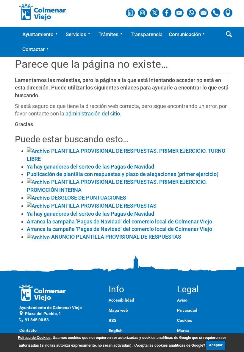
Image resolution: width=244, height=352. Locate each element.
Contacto (28, 330)
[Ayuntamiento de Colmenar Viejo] (42, 12)
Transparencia (146, 34)
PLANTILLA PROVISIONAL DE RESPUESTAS (104, 206)
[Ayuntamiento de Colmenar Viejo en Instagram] (143, 12)
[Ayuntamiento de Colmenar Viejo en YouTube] (179, 12)
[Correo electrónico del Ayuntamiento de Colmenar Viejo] (204, 12)
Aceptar (216, 345)
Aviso (182, 300)
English (116, 330)
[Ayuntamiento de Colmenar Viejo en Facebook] (167, 12)
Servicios (76, 34)
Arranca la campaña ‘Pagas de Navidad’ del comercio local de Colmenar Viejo (119, 221)
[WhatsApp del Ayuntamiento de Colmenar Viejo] (192, 12)
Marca (183, 330)
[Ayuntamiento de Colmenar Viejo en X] (155, 12)
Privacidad (187, 310)
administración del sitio (92, 113)
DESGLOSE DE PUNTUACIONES (88, 197)
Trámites (108, 34)
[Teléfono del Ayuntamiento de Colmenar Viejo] (216, 12)
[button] (58, 34)
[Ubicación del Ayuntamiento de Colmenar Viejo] (228, 12)
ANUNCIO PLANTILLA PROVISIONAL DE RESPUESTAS (116, 237)
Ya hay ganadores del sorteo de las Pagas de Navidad (90, 166)
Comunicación (185, 34)
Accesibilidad (121, 300)
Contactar (33, 49)
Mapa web (118, 310)
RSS (113, 320)
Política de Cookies (34, 337)
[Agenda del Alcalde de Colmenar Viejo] (131, 12)
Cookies (184, 320)
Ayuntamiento (38, 34)
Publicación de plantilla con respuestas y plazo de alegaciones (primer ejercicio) (122, 174)
